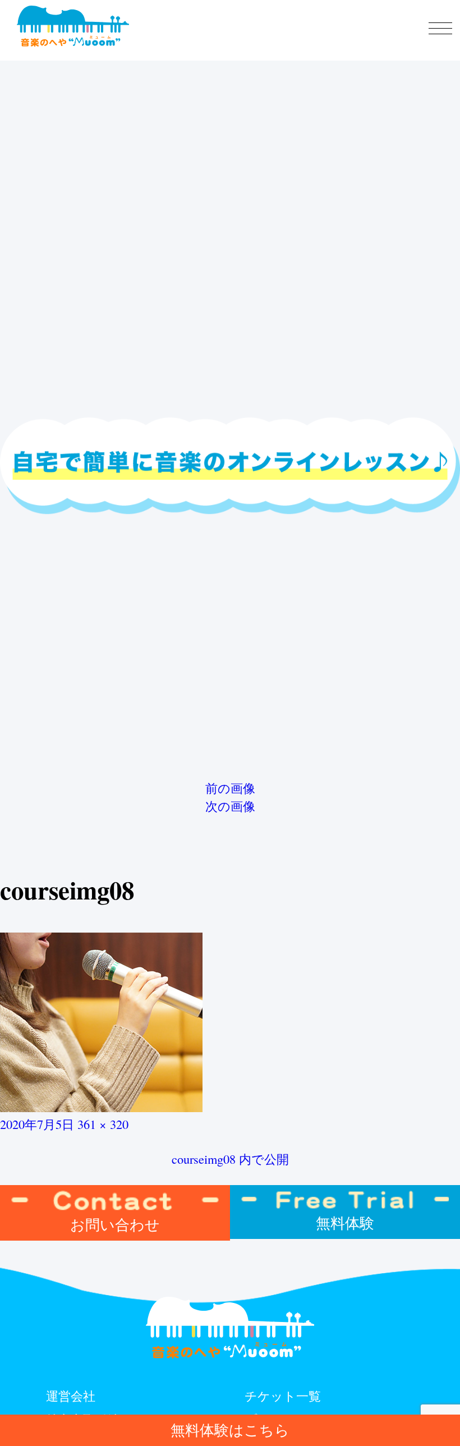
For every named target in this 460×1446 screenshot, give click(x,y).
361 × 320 (102, 1124)
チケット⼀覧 (283, 1395)
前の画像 (230, 787)
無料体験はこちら (230, 1429)
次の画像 (230, 805)
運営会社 (70, 1395)
